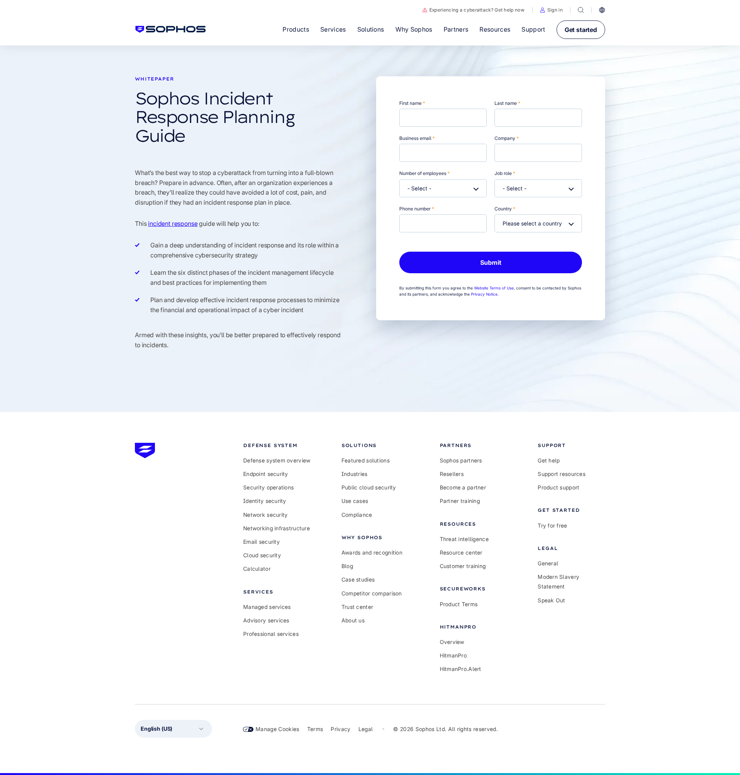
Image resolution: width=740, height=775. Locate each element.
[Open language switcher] (602, 10)
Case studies (358, 579)
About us (353, 620)
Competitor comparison (371, 593)
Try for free (552, 525)
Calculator (257, 568)
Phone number (416, 209)
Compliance (356, 514)
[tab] (277, 445)
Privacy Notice (484, 294)
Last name (507, 103)
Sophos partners (461, 460)
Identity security (264, 501)
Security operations (268, 487)
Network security (265, 514)
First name (412, 103)
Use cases (354, 501)
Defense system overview (276, 460)
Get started (581, 30)
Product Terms (459, 604)
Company (506, 138)
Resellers (452, 474)
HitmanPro (453, 655)
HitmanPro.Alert (460, 669)
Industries (354, 474)
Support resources (561, 474)
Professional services (271, 633)
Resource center (461, 552)
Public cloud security (368, 487)
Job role (504, 173)
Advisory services (266, 620)
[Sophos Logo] (170, 29)
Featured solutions (365, 460)
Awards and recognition (371, 552)
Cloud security (262, 555)
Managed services (267, 607)
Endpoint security (265, 474)
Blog (347, 566)
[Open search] (581, 10)
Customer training (463, 566)
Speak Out (551, 600)
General (548, 563)
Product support (558, 487)
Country (504, 209)
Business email (417, 138)
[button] (551, 10)
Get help (549, 460)
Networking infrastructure (276, 528)
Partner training (460, 501)
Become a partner (463, 487)
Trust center (357, 607)
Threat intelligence (464, 539)
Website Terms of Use (494, 288)
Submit (490, 262)
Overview (452, 642)
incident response (172, 223)
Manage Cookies (277, 729)
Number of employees (424, 173)
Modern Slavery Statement (558, 581)
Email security (261, 541)
